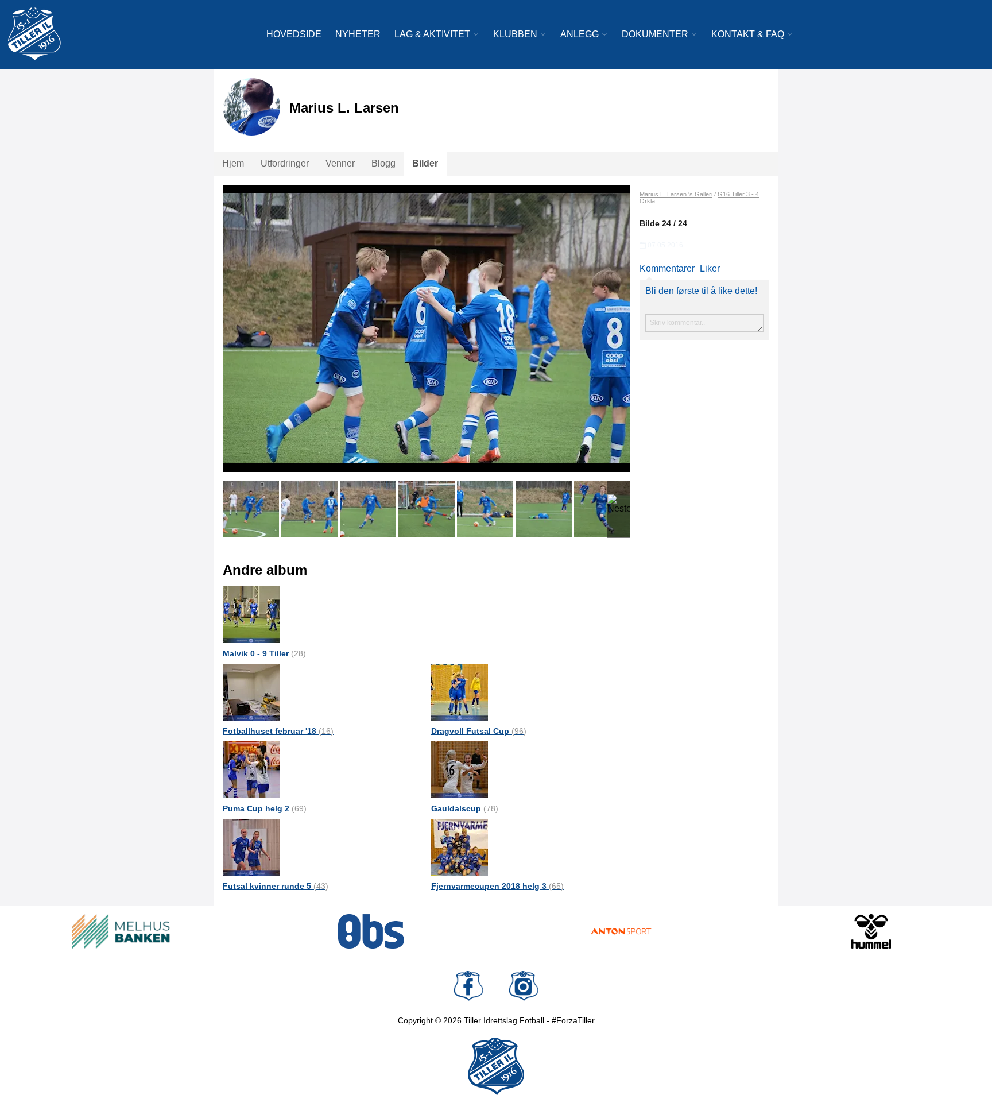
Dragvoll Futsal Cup (478, 731)
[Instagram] (524, 986)
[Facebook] (468, 986)
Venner (340, 163)
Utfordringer (285, 163)
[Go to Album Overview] (251, 614)
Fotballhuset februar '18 (278, 731)
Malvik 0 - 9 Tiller (264, 653)
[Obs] (371, 931)
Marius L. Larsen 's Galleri (676, 194)
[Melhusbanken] (121, 931)
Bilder (425, 163)
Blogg (383, 163)
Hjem (233, 163)
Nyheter (358, 34)
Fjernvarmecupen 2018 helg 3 (497, 886)
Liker (710, 268)
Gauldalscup (464, 808)
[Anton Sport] (621, 931)
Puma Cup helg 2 (265, 808)
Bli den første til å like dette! (701, 291)
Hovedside (293, 34)
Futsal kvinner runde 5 (275, 886)
